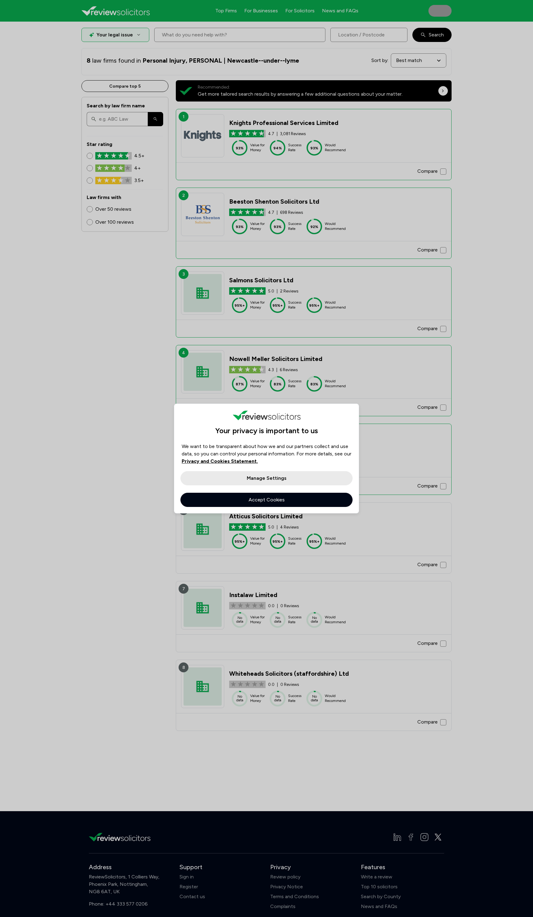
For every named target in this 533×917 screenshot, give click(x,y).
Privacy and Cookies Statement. (220, 461)
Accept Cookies (267, 500)
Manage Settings (267, 478)
